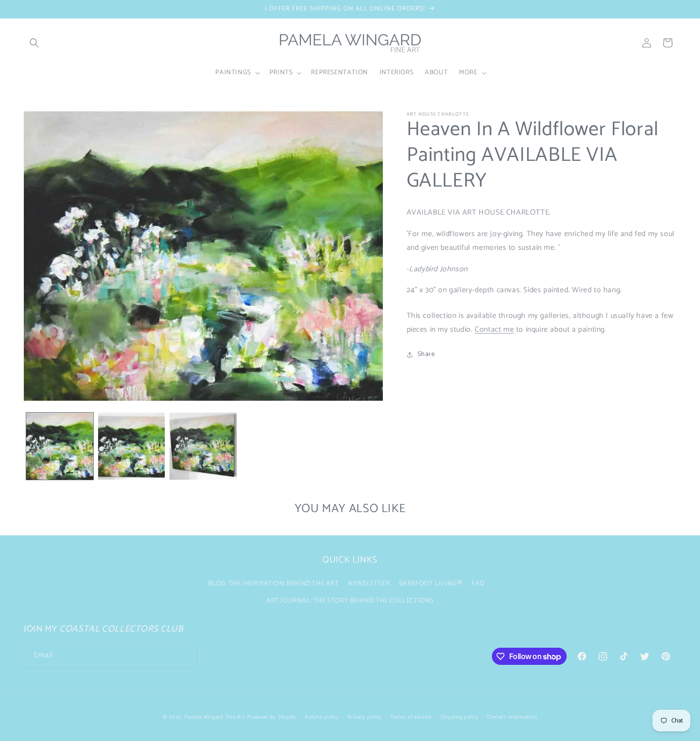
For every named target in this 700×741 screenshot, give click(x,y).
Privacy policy (364, 717)
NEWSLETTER (369, 583)
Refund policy (322, 717)
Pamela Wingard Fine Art (215, 717)
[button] (34, 42)
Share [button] (426, 354)
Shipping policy (459, 717)
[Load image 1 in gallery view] (59, 446)
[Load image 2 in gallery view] (131, 446)
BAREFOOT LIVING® (430, 583)
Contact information (512, 717)
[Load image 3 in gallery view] (203, 446)
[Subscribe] (184, 655)
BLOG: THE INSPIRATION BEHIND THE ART (273, 583)
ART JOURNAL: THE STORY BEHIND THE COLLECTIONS (350, 600)
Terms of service (410, 717)
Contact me (494, 329)
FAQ (478, 583)
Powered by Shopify (271, 717)
